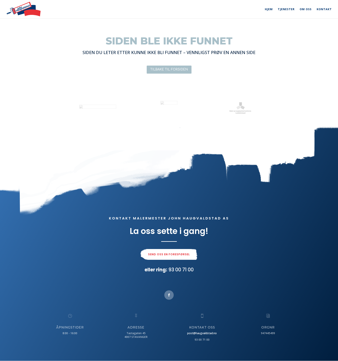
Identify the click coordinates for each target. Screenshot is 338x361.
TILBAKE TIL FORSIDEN (169, 69)
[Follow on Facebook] (169, 295)
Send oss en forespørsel (169, 254)
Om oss (306, 9)
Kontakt (324, 9)
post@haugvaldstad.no (202, 333)
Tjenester (286, 9)
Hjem (269, 9)
